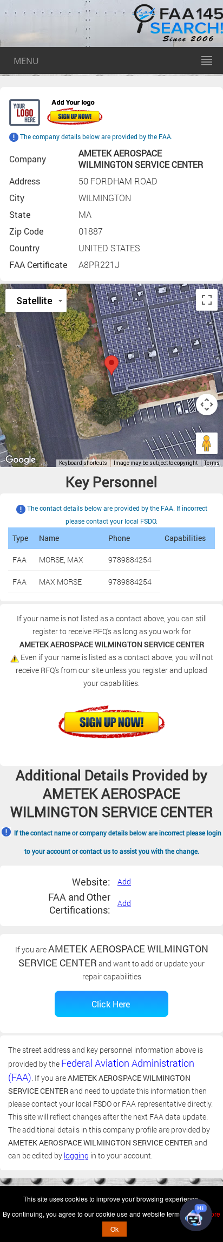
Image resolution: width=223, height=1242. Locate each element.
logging (76, 1155)
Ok (114, 1228)
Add (124, 881)
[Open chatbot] (196, 1215)
